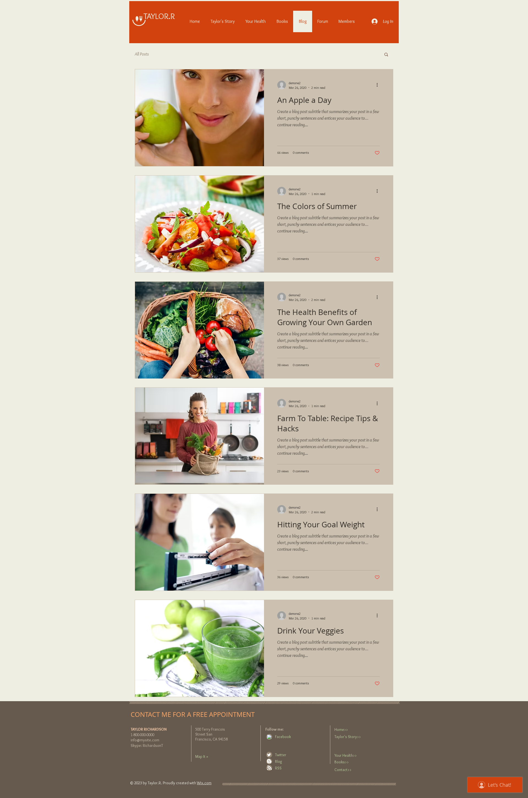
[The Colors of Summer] (199, 223)
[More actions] (379, 85)
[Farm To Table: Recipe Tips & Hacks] (199, 436)
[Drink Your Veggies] (199, 648)
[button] (386, 55)
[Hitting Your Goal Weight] (199, 542)
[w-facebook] (269, 737)
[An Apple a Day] (199, 117)
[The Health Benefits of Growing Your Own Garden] (199, 330)
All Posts (142, 54)
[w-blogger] (269, 761)
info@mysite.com (145, 739)
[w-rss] (269, 768)
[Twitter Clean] (269, 755)
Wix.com (204, 782)
